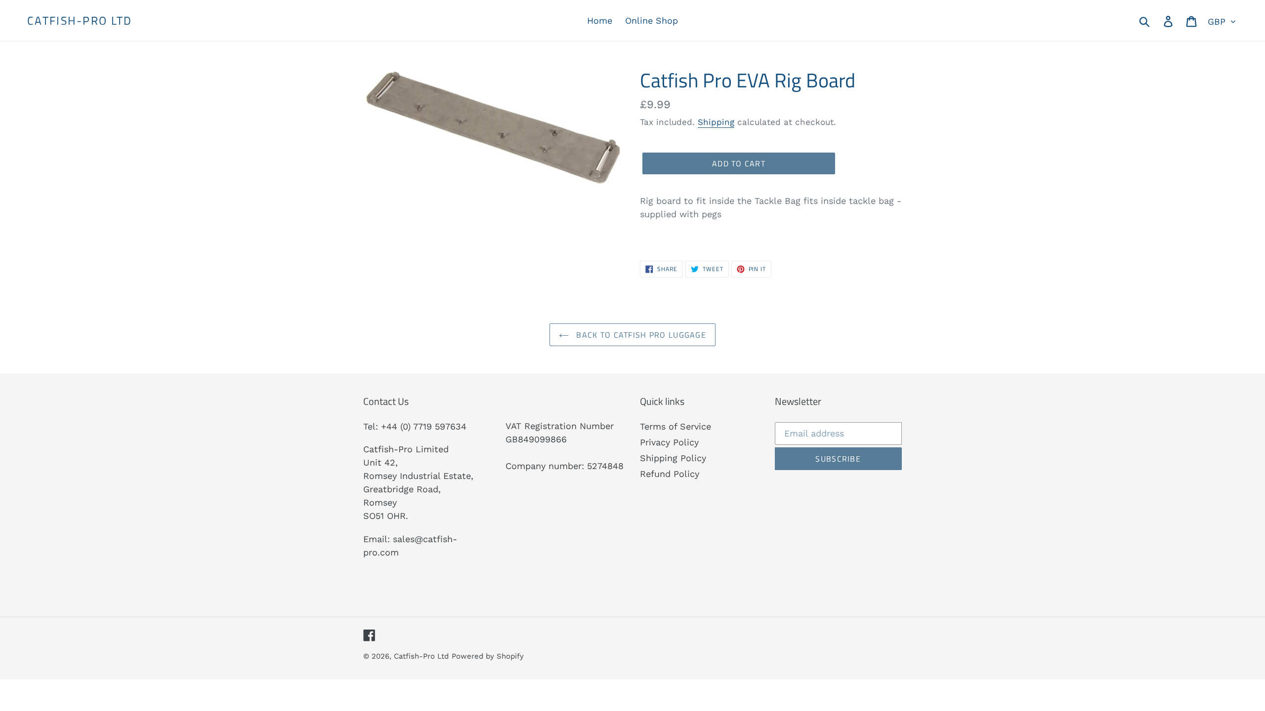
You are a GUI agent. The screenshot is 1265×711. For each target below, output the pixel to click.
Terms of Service (675, 426)
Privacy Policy (669, 442)
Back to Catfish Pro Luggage (640, 335)
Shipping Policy (673, 458)
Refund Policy (669, 474)
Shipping (716, 122)
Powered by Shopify (488, 656)
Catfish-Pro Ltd (79, 21)
